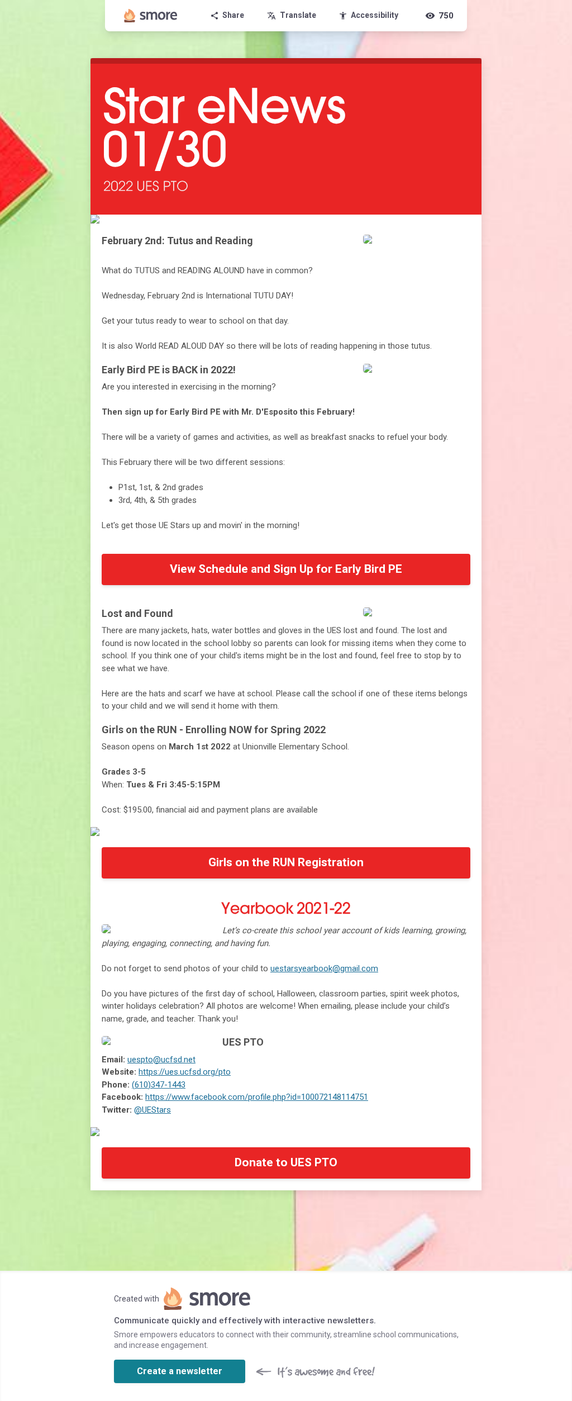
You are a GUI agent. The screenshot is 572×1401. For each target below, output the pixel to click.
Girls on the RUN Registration (286, 862)
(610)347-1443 (158, 1085)
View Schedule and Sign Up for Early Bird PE (286, 569)
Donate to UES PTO (286, 1162)
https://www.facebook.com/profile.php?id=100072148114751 (256, 1097)
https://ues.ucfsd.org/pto (185, 1072)
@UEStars (152, 1110)
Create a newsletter (179, 1371)
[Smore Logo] (150, 16)
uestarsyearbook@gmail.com (324, 968)
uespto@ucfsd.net (161, 1060)
